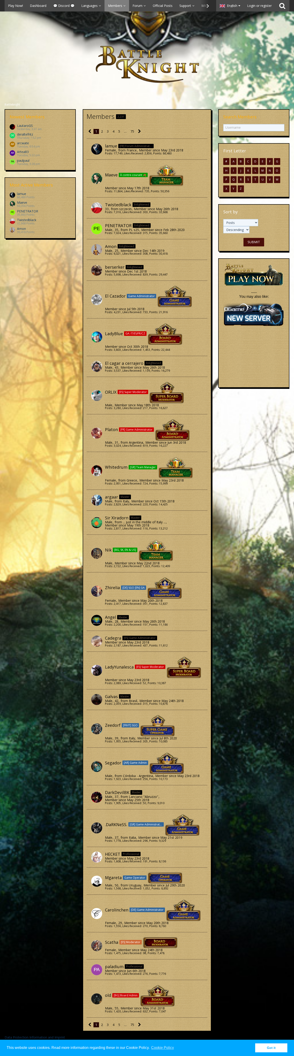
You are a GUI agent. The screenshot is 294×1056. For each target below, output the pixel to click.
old (108, 995)
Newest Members (27, 117)
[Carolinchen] (96, 913)
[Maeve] (96, 178)
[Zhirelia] (96, 591)
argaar (111, 497)
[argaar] (96, 500)
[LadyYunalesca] (96, 670)
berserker (114, 267)
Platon (111, 429)
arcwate (23, 143)
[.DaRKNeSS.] (96, 827)
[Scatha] (96, 945)
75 (132, 131)
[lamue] (96, 149)
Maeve (22, 202)
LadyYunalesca (119, 667)
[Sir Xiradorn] (96, 522)
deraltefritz (25, 134)
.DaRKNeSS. (116, 824)
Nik (108, 550)
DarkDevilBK (117, 792)
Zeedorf (113, 725)
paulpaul (23, 160)
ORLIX (110, 392)
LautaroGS (25, 125)
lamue (21, 194)
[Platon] (96, 433)
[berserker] (96, 270)
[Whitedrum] (96, 470)
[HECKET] (96, 857)
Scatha (111, 942)
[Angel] (96, 620)
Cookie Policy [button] (162, 1048)
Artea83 (23, 152)
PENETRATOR (27, 211)
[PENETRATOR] (96, 228)
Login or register (259, 5)
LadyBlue (114, 333)
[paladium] (96, 969)
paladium (114, 966)
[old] (96, 998)
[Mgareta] (96, 881)
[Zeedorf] (96, 728)
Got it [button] (271, 1048)
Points (157, 153)
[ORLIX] (96, 395)
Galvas (111, 696)
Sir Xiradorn (116, 518)
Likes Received (133, 153)
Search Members (240, 117)
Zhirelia (112, 587)
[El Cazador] (96, 299)
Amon (21, 228)
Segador (113, 763)
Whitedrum (116, 467)
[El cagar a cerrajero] (96, 366)
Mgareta (113, 877)
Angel (110, 617)
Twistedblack (26, 220)
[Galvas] (96, 699)
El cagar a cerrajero (124, 363)
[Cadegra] (96, 641)
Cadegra (113, 638)
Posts (108, 153)
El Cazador (115, 296)
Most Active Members (31, 185)
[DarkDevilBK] (96, 797)
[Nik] (96, 553)
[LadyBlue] (96, 337)
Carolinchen (116, 910)
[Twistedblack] (96, 207)
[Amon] (96, 249)
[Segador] (96, 766)
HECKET (112, 854)
